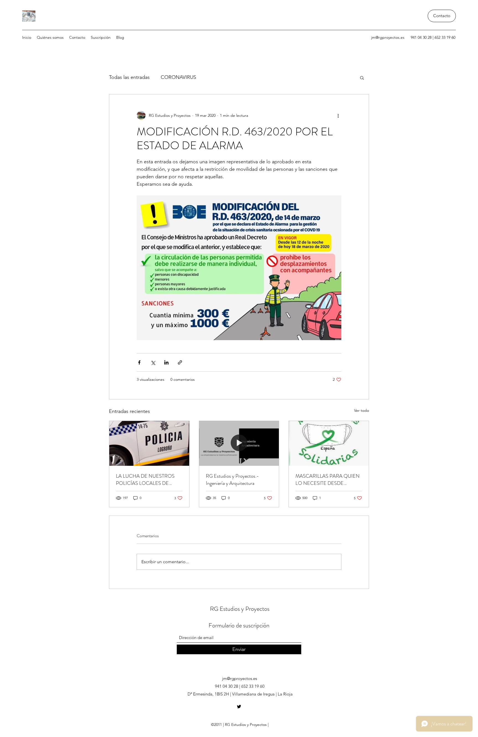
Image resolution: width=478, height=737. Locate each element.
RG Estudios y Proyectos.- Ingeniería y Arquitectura (232, 479)
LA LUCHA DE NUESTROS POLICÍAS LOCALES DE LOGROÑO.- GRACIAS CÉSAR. (145, 479)
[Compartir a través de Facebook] (139, 362)
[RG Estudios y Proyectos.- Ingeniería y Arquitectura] (239, 443)
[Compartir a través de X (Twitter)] (152, 362)
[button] (362, 77)
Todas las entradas (129, 77)
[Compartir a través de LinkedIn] (166, 362)
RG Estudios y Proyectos (239, 608)
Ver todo (361, 410)
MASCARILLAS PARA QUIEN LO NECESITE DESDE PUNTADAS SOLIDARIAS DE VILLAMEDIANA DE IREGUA (327, 479)
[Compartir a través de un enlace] (180, 362)
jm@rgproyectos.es (387, 37)
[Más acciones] (338, 115)
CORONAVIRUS (178, 77)
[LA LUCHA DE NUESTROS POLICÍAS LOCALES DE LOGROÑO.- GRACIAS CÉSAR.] (149, 443)
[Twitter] (239, 706)
